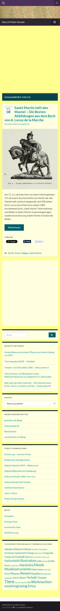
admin (10, 124)
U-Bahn (23, 582)
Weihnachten (41, 582)
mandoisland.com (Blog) (15, 437)
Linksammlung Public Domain (17, 482)
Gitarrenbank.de (11, 426)
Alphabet (8, 549)
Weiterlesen (14, 227)
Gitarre (28, 557)
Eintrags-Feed (10, 521)
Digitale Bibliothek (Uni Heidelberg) (20, 471)
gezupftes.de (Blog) (13, 420)
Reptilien (36, 573)
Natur (41, 569)
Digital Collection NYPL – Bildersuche (21, 465)
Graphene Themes (25, 607)
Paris (6, 573)
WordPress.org (11, 532)
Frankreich (9, 557)
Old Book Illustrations (14, 487)
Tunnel (17, 582)
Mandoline (27, 565)
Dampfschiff (21, 553)
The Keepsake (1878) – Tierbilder (19, 361)
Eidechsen (38, 553)
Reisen (25, 573)
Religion (25, 253)
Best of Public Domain (13, 22)
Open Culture (10, 493)
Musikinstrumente (17, 569)
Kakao (45, 561)
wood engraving (15, 586)
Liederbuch (14, 565)
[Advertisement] (30, 62)
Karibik (51, 561)
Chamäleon (43, 549)
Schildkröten (46, 574)
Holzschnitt (12, 560)
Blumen (27, 549)
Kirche (11, 253)
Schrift (16, 577)
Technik (32, 577)
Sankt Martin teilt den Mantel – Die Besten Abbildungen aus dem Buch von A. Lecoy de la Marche (30, 114)
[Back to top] (53, 604)
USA (29, 582)
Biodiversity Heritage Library (17, 460)
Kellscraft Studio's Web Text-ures (19, 476)
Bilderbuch (19, 549)
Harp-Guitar (36, 557)
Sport (23, 577)
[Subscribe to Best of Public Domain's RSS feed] (3, 2)
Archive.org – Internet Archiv (17, 454)
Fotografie (48, 553)
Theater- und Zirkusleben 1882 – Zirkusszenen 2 (26, 367)
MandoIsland (10, 431)
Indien (39, 561)
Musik (39, 565)
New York (47, 570)
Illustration (28, 561)
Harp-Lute (45, 557)
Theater (42, 577)
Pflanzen (15, 573)
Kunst (18, 253)
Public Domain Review (14, 498)
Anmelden (9, 516)
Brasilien (35, 549)
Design (30, 553)
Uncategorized (23, 124)
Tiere (9, 581)
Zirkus (32, 586)
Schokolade (8, 578)
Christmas (9, 553)
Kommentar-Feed (12, 527)
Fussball (19, 556)
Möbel (34, 569)
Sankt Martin (36, 253)
